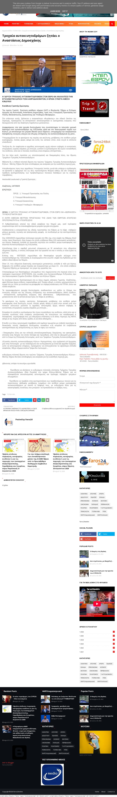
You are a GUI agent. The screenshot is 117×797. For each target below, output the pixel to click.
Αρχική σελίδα (7, 31)
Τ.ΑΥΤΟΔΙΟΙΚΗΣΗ (106, 508)
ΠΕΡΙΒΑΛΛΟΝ (105, 504)
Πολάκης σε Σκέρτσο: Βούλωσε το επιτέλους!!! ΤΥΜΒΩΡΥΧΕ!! (63, 697)
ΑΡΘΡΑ (101, 494)
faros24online (18, 792)
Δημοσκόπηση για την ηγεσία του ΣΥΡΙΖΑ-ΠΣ (101, 572)
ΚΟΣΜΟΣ (95, 501)
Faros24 (6, 45)
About (103, 792)
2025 (97, 636)
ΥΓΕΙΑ (104, 511)
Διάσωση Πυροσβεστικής (89, 354)
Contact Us (111, 792)
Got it (65, 11)
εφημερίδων (99, 213)
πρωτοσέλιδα (89, 213)
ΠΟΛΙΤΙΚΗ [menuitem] (15, 24)
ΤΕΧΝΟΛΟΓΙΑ (85, 511)
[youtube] (88, 539)
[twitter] (106, 534)
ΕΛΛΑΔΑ (102, 497)
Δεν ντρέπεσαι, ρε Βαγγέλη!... (101, 561)
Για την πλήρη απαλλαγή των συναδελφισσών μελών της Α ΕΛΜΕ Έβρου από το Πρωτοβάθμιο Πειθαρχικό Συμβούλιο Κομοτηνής (38, 460)
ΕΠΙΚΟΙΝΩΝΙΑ (85, 501)
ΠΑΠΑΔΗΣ (95, 504)
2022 (97, 648)
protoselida (106, 213)
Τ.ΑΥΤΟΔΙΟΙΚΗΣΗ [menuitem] (43, 24)
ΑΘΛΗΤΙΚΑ (84, 494)
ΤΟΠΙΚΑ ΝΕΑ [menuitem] (28, 24)
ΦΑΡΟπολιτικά (102, 515)
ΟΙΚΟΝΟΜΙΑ (85, 504)
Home (97, 792)
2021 (97, 652)
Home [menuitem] (6, 24)
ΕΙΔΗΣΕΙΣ (94, 497)
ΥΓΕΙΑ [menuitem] (71, 24)
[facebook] (88, 534)
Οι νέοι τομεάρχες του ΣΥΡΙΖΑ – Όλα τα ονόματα (24, 697)
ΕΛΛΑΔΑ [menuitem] (107, 24)
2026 (97, 632)
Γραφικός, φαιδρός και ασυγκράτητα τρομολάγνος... (62, 707)
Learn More (55, 11)
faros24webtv (84, 522)
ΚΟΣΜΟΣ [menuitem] (97, 24)
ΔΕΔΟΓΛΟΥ (84, 497)
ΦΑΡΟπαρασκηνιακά (88, 515)
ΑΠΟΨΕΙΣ (93, 494)
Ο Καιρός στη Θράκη (98, 551)
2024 (97, 640)
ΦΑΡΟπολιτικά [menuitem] (83, 24)
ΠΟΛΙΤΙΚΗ (84, 508)
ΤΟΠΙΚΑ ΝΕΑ (17, 31)
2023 (97, 644)
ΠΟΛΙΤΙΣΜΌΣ (94, 508)
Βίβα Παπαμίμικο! (58, 716)
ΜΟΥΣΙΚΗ (104, 501)
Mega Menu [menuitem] (59, 24)
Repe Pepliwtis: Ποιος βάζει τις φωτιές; (94, 359)
